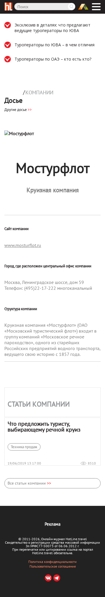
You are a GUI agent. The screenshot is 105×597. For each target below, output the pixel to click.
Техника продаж (24, 446)
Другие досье (18, 109)
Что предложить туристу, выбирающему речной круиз (44, 426)
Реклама (52, 524)
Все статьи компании (29, 483)
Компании (39, 92)
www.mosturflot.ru (22, 245)
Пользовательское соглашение (52, 566)
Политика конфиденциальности (52, 562)
